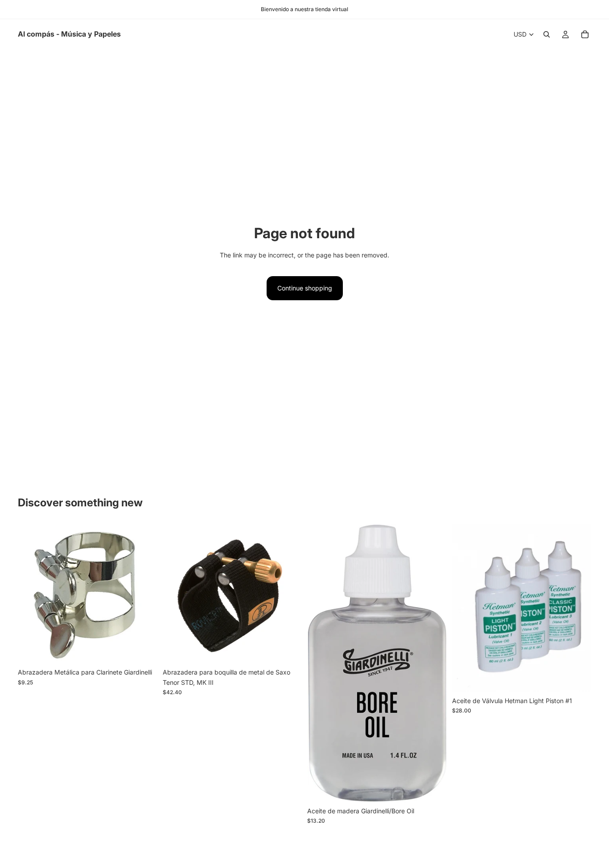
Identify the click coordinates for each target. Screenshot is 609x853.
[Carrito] (585, 34)
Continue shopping (304, 288)
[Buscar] (546, 34)
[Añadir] (144, 650)
